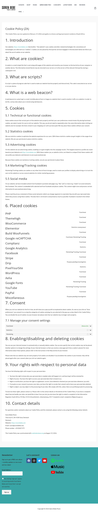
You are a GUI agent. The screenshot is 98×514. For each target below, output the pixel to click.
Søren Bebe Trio (45, 5)
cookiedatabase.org (38, 433)
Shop (28, 5)
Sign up (6, 492)
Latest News (67, 5)
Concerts (57, 5)
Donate (21, 5)
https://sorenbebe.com (21, 47)
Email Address (7, 470)
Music (35, 5)
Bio (75, 5)
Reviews (82, 5)
